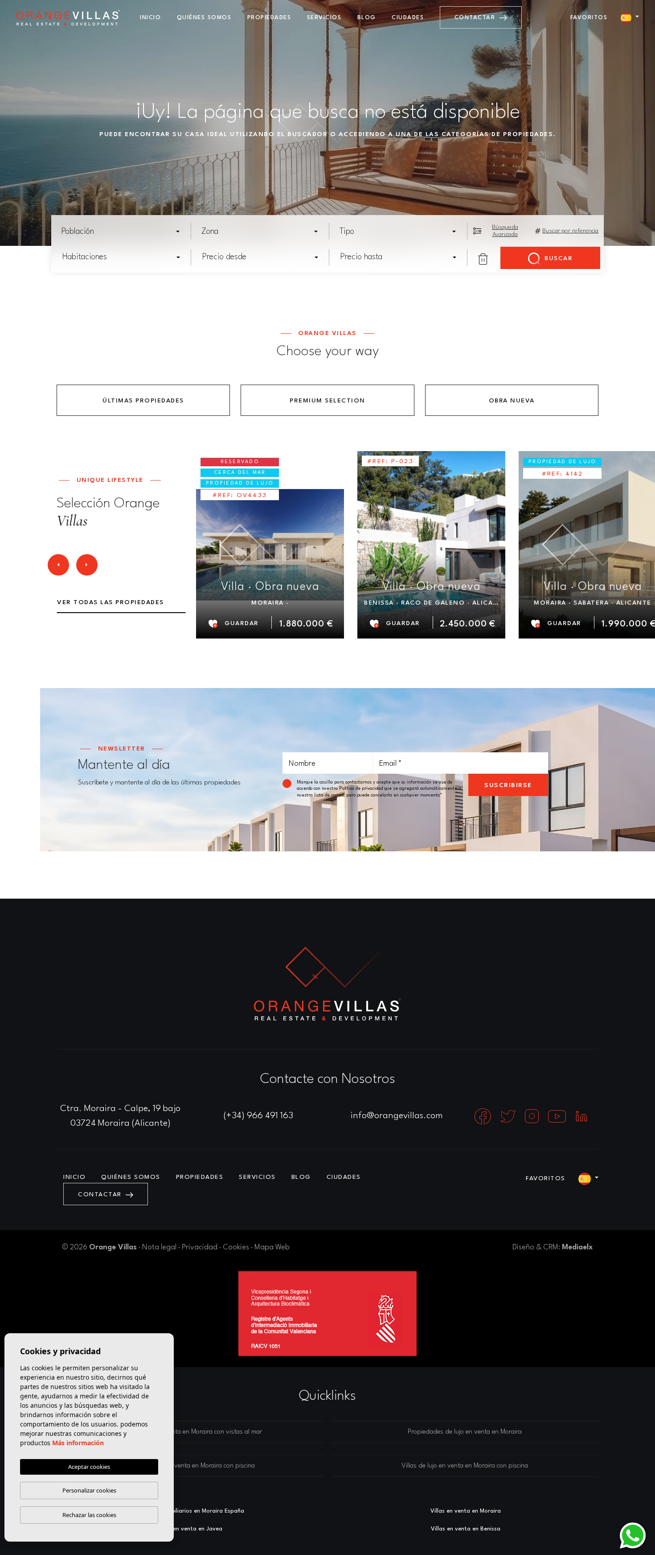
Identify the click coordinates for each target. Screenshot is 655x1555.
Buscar (557, 258)
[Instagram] (533, 1115)
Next (87, 567)
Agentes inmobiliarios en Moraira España (189, 1511)
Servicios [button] (324, 18)
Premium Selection (327, 401)
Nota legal (159, 1247)
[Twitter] (509, 1115)
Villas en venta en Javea (189, 1529)
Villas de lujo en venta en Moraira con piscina (464, 1466)
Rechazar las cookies (89, 1515)
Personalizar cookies (89, 1490)
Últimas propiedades (143, 401)
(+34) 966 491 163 (258, 1115)
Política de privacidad (361, 788)
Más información (78, 1443)
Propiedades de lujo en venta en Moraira (465, 1432)
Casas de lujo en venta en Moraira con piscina (190, 1466)
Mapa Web (272, 1247)
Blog (366, 18)
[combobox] (121, 231)
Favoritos (589, 18)
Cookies (236, 1247)
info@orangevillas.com (397, 1115)
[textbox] (123, 231)
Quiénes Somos (204, 18)
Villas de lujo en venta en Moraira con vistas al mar (190, 1432)
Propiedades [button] (269, 18)
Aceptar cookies (89, 1467)
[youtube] (558, 1115)
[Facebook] (484, 1115)
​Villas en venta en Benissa (465, 1529)
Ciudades (408, 18)
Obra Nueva (512, 401)
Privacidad (199, 1247)
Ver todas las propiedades (110, 602)
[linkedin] (581, 1115)
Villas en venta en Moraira (465, 1511)
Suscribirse (508, 785)
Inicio (150, 18)
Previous (58, 567)
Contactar (476, 18)
